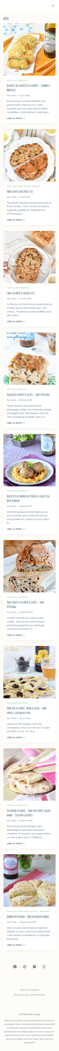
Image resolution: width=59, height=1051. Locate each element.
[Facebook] (15, 966)
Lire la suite (16, 118)
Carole (13, 95)
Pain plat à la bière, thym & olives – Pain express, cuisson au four (27, 710)
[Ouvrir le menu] (53, 5)
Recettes (22, 80)
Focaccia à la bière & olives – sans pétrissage (28, 394)
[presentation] (29, 49)
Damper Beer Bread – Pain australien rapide (28, 916)
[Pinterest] (34, 966)
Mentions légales (29, 989)
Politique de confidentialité (29, 994)
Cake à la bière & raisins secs (21, 293)
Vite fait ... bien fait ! (39, 911)
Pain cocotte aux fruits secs (20, 191)
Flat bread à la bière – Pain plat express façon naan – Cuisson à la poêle (28, 812)
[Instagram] (24, 966)
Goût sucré (24, 186)
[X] (44, 966)
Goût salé (12, 80)
